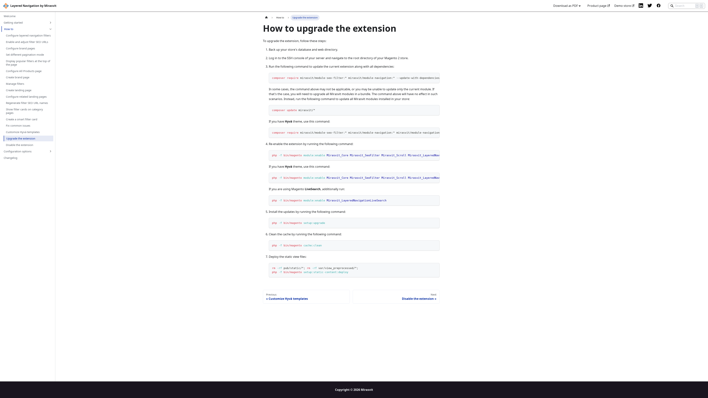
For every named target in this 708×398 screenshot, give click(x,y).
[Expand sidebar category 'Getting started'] (50, 22)
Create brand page (17, 77)
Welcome (9, 16)
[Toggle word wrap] (428, 77)
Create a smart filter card (21, 119)
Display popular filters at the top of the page (28, 62)
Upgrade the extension (20, 138)
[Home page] (266, 17)
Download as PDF (565, 6)
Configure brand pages (20, 48)
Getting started (13, 22)
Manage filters (15, 83)
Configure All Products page (23, 71)
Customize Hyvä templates (23, 132)
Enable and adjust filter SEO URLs (27, 42)
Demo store (622, 6)
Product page (596, 6)
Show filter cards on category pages (24, 111)
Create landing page (18, 90)
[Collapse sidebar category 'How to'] (50, 29)
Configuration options (18, 151)
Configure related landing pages (26, 96)
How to (8, 29)
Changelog (10, 158)
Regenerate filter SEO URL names (27, 103)
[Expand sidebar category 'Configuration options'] (50, 151)
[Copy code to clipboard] (435, 77)
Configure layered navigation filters (28, 35)
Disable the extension (19, 145)
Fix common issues (18, 125)
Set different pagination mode (25, 54)
